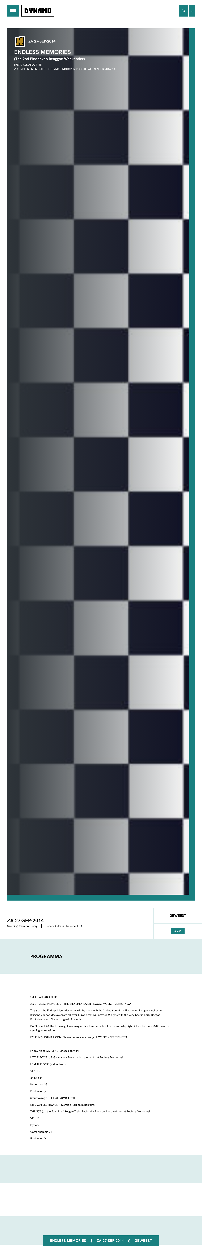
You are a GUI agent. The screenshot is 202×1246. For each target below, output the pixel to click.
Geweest (143, 1240)
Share (177, 931)
